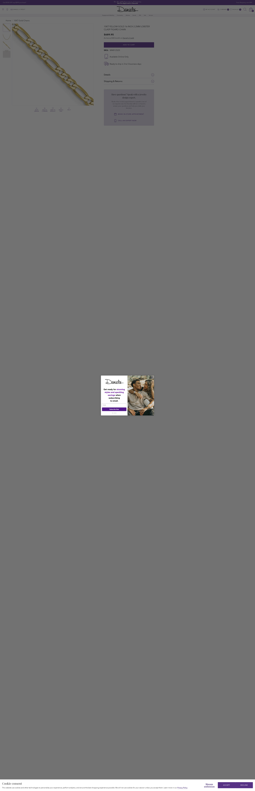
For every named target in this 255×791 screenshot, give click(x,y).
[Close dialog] (152, 377)
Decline (244, 785)
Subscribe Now (114, 409)
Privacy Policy (182, 788)
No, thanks (114, 413)
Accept (226, 785)
